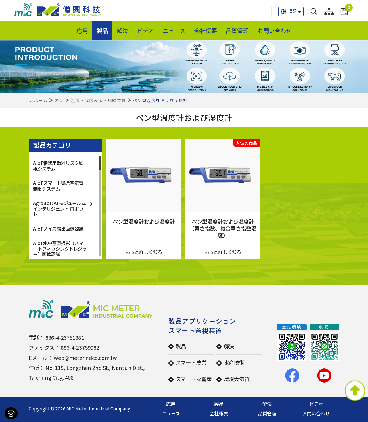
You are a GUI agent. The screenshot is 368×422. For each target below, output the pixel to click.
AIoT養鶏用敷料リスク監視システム (58, 165)
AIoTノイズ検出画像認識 (58, 228)
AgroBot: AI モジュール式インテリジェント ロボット (59, 208)
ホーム (41, 100)
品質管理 (237, 30)
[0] (344, 11)
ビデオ (145, 30)
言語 (293, 11)
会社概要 (205, 30)
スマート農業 (191, 362)
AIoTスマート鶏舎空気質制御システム (58, 185)
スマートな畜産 (194, 379)
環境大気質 (237, 379)
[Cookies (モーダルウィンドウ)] (11, 413)
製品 (102, 30)
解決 (122, 30)
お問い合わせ (274, 30)
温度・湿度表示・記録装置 (98, 100)
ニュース (174, 30)
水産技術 (234, 362)
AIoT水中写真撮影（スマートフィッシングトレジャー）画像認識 (59, 248)
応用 (82, 30)
